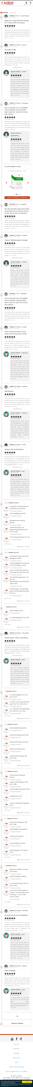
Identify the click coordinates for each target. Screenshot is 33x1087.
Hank (23, 471)
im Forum (13, 16)
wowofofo (25, 235)
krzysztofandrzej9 (25, 15)
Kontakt (16, 1053)
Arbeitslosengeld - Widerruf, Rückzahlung (16, 638)
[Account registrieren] (25, 3)
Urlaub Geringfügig (9, 970)
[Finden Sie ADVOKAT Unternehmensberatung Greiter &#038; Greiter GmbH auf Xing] (21, 1039)
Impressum (16, 1058)
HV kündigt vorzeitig (10, 49)
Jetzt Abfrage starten (17, 197)
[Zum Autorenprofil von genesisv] (6, 75)
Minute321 (25, 965)
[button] (6, 182)
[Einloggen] (29, 3)
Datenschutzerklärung (16, 1067)
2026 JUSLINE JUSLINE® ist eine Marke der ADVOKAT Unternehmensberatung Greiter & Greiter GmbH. (16, 1078)
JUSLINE (16, 1044)
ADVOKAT (16, 1049)
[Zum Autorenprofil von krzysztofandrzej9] (6, 136)
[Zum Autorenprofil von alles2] (6, 663)
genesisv (25, 45)
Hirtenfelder (25, 910)
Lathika (24, 444)
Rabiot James (25, 103)
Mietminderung (8, 391)
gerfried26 (25, 386)
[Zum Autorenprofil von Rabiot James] (6, 356)
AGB (16, 1062)
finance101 (24, 413)
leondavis (25, 327)
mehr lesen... (12, 38)
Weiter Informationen (13, 1085)
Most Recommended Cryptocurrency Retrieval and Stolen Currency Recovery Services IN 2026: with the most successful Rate (17, 211)
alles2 (23, 659)
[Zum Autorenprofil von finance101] (6, 416)
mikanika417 (23, 204)
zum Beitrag (14, 45)
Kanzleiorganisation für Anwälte (16, 1071)
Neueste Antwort (15, 71)
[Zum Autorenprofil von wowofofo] (6, 265)
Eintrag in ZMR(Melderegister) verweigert (16, 240)
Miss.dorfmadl (26, 633)
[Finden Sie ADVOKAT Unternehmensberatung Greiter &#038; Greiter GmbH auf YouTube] (12, 1039)
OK (27, 1081)
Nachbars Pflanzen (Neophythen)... (14, 449)
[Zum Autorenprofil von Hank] (6, 474)
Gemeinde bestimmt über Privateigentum (16, 915)
